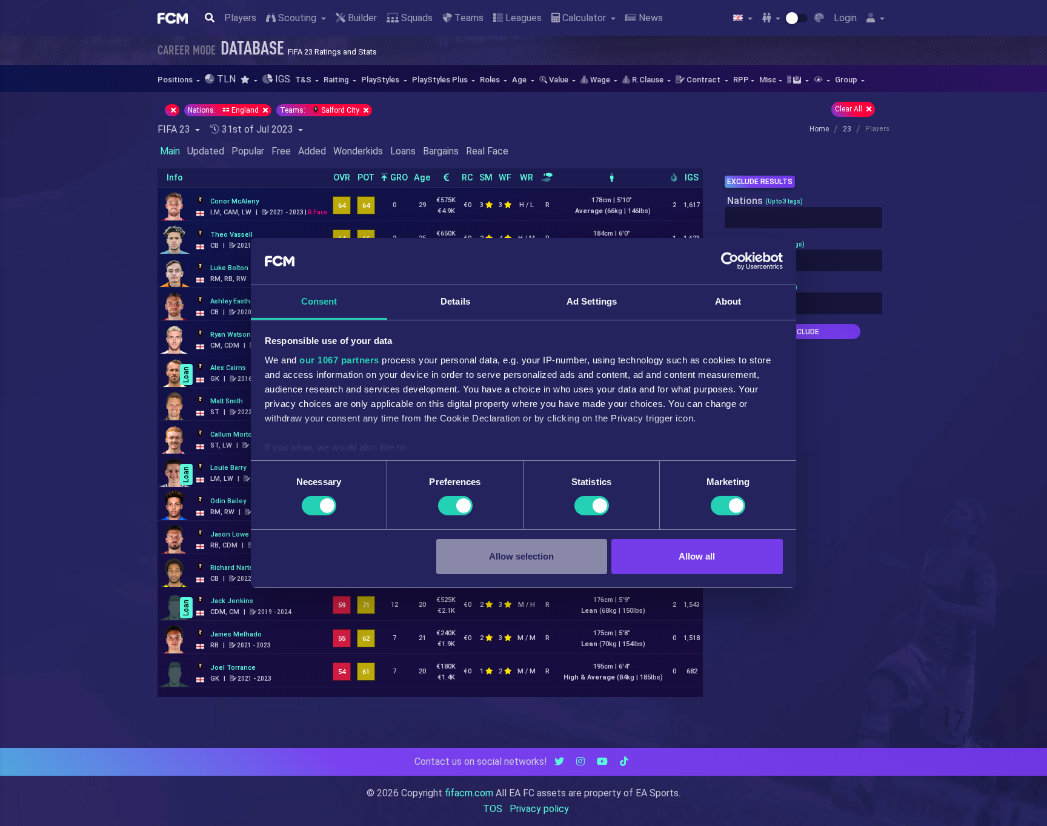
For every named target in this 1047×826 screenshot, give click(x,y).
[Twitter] (559, 761)
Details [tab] (455, 301)
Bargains (441, 151)
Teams (468, 18)
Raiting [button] (337, 79)
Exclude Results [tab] (760, 181)
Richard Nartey (233, 568)
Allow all (697, 556)
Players (240, 18)
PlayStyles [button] (381, 79)
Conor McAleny (234, 201)
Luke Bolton (229, 268)
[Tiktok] (624, 761)
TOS (492, 808)
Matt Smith (226, 401)
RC (467, 178)
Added (312, 151)
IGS (692, 178)
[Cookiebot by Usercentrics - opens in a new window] (730, 261)
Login (845, 18)
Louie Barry (228, 468)
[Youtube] (602, 761)
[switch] (455, 505)
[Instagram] (580, 761)
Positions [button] (176, 79)
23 (847, 129)
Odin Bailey (228, 501)
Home (819, 129)
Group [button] (847, 79)
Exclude (803, 332)
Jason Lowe (229, 534)
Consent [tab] (319, 301)
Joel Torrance (233, 668)
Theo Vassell (231, 235)
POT (365, 178)
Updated (205, 151)
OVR (341, 178)
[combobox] (803, 218)
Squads (416, 18)
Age (422, 178)
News (649, 18)
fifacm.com (469, 793)
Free (281, 151)
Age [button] (520, 79)
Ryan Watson (230, 335)
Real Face (487, 151)
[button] (249, 79)
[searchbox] (731, 218)
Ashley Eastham (234, 301)
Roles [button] (491, 79)
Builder (361, 18)
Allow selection (521, 556)
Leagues (522, 18)
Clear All (849, 109)
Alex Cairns (228, 368)
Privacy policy (539, 808)
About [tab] (728, 301)
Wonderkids (358, 151)
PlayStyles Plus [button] (441, 79)
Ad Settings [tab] (592, 301)
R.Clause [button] (647, 79)
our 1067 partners (339, 360)
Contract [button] (703, 79)
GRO (398, 178)
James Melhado (236, 634)
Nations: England (224, 110)
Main (170, 151)
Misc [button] (768, 79)
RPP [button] (741, 79)
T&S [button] (304, 79)
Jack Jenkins (231, 601)
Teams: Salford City (320, 110)
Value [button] (558, 79)
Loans (403, 151)
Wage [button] (600, 79)
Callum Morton (233, 434)
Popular (247, 151)
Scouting (297, 18)
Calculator (584, 18)
